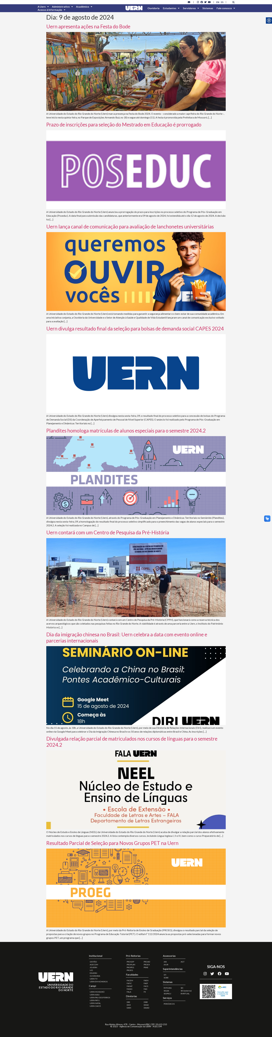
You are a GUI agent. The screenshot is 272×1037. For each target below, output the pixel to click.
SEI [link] (182, 988)
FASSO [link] (129, 989)
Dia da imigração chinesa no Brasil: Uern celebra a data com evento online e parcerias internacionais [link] (126, 637)
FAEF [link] (146, 983)
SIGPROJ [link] (167, 993)
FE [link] (145, 992)
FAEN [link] (146, 980)
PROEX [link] (147, 964)
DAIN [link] (129, 1008)
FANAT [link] (130, 986)
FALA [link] (129, 992)
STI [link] (165, 975)
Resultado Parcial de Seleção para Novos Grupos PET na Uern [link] (112, 843)
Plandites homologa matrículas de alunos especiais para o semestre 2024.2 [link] (126, 430)
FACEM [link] (130, 980)
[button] (233, 2)
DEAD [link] (146, 1005)
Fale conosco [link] (224, 8)
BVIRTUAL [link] (185, 993)
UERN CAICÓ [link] (95, 1006)
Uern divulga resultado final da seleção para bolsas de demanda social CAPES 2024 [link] (135, 328)
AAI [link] (165, 962)
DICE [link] (129, 1005)
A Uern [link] (42, 6)
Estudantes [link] (169, 8)
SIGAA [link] (166, 991)
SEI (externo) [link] (186, 991)
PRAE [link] (146, 967)
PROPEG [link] (130, 967)
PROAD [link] (147, 962)
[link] (189, 2)
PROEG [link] (130, 970)
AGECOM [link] (94, 964)
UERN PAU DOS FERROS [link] (100, 997)
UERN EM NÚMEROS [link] (99, 981)
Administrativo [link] (61, 6)
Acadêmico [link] (82, 6)
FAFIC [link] (129, 983)
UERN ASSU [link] (95, 994)
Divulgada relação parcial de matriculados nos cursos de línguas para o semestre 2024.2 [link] (131, 742)
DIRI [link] (128, 1002)
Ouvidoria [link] (153, 8)
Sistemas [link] (207, 8)
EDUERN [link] (93, 973)
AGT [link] (182, 962)
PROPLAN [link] (131, 964)
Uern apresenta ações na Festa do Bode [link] (88, 26)
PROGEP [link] (130, 962)
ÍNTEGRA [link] (168, 988)
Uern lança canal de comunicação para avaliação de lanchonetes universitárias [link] (130, 226)
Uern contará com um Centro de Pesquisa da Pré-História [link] (107, 532)
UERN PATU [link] (95, 1000)
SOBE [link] (166, 977)
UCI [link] (91, 970)
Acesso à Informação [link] (50, 9)
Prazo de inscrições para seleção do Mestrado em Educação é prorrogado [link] (123, 124)
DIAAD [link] (146, 1008)
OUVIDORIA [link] (95, 976)
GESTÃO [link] (93, 962)
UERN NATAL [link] (95, 1003)
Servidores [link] (189, 8)
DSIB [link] (146, 1002)
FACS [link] (146, 986)
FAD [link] (145, 989)
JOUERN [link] (93, 967)
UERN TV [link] (93, 979)
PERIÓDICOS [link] (169, 1004)
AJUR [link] (166, 964)
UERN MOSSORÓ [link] (97, 992)
